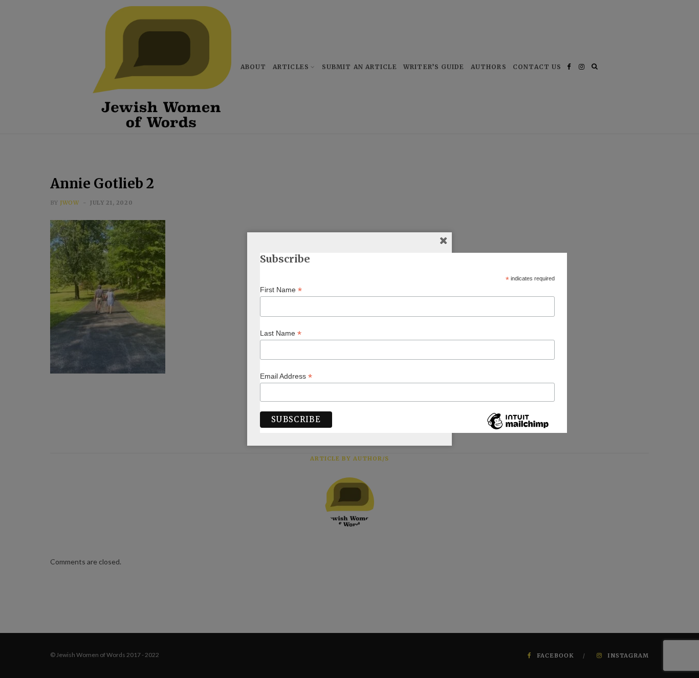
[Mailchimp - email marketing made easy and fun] (518, 429)
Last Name (280, 333)
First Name (281, 290)
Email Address (286, 376)
